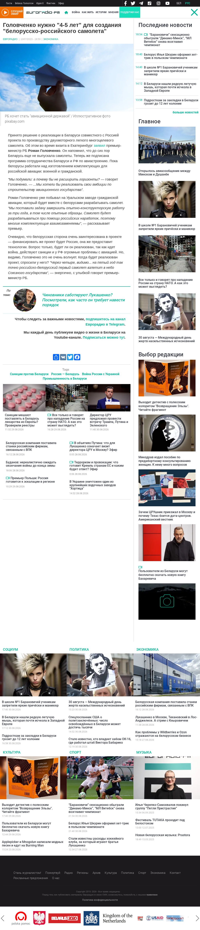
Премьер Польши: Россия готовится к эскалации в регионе (30, 479)
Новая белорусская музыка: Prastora (162, 835)
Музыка (144, 752)
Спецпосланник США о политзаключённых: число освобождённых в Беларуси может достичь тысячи (95, 722)
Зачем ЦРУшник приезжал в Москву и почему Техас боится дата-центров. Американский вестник (166, 515)
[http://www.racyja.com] (140, 918)
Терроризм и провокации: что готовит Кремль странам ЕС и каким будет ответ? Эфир (97, 465)
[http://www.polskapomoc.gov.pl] (21, 918)
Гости (9, 3)
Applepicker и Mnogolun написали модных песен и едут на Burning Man (32, 843)
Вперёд (197, 918)
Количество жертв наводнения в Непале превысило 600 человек (167, 625)
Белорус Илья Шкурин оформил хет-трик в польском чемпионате (170, 56)
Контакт (175, 873)
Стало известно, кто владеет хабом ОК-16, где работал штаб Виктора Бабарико (100, 740)
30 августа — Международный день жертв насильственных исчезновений (166, 339)
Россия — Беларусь (65, 374)
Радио (68, 873)
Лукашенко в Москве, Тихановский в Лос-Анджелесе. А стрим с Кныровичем (166, 719)
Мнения (113, 12)
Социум (10, 649)
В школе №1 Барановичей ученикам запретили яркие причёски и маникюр (170, 71)
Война (76, 12)
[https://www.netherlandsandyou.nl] (109, 918)
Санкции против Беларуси (29, 374)
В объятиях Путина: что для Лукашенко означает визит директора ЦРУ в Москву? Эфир (93, 446)
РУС (187, 3)
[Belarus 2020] (64, 918)
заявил (99, 146)
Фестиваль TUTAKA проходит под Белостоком (160, 821)
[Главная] (42, 12)
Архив (96, 873)
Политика (79, 649)
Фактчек (50, 3)
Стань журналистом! (27, 873)
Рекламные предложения (30, 878)
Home (66, 12)
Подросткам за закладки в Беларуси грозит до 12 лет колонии (171, 102)
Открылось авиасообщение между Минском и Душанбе (164, 172)
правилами (151, 895)
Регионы (82, 873)
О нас (56, 878)
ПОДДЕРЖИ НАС (129, 12)
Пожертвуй (52, 873)
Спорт (75, 752)
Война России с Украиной (100, 374)
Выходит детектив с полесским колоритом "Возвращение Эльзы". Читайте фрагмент (163, 405)
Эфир (61, 3)
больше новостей (185, 112)
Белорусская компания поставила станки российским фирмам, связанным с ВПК (31, 446)
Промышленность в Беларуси (65, 378)
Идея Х (40, 3)
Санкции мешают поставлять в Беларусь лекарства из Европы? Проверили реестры (22, 420)
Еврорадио (10, 39)
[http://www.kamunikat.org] (174, 918)
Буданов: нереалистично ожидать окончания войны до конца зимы (31, 464)
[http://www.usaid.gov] (154, 918)
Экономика (50, 39)
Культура (12, 752)
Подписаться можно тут (103, 337)
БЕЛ (179, 3)
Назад (2, 918)
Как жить (88, 12)
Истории (101, 12)
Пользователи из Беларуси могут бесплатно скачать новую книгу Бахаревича (163, 574)
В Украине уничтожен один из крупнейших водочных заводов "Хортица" (93, 485)
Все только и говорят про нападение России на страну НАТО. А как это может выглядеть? (66, 420)
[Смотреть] (49, 415)
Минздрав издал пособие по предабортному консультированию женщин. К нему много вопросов (164, 460)
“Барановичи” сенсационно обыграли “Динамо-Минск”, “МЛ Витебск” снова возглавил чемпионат (167, 40)
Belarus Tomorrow (24, 3)
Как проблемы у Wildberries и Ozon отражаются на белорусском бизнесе (163, 734)
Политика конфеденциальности (100, 900)
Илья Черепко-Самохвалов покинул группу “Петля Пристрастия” (161, 806)
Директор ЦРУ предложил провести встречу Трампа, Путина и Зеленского (109, 420)
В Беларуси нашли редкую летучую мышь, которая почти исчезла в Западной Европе (170, 87)
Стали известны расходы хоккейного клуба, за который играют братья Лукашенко (96, 842)
